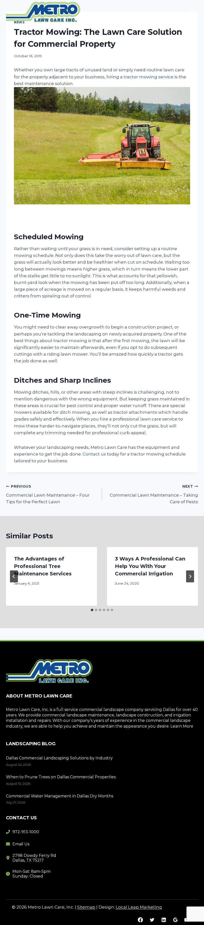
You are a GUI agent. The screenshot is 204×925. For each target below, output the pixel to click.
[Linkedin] (163, 920)
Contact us (94, 454)
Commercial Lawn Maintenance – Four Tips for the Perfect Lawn (48, 494)
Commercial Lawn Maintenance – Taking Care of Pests (154, 494)
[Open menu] (192, 12)
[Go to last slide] (14, 576)
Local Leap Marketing (139, 907)
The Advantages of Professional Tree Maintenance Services (43, 566)
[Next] (190, 576)
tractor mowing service (148, 76)
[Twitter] (152, 920)
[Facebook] (140, 920)
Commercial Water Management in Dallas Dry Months (59, 796)
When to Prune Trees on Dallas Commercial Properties (61, 777)
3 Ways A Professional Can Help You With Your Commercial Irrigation (150, 566)
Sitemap (86, 907)
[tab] (92, 610)
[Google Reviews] (175, 920)
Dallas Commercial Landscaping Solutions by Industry (59, 758)
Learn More (181, 726)
